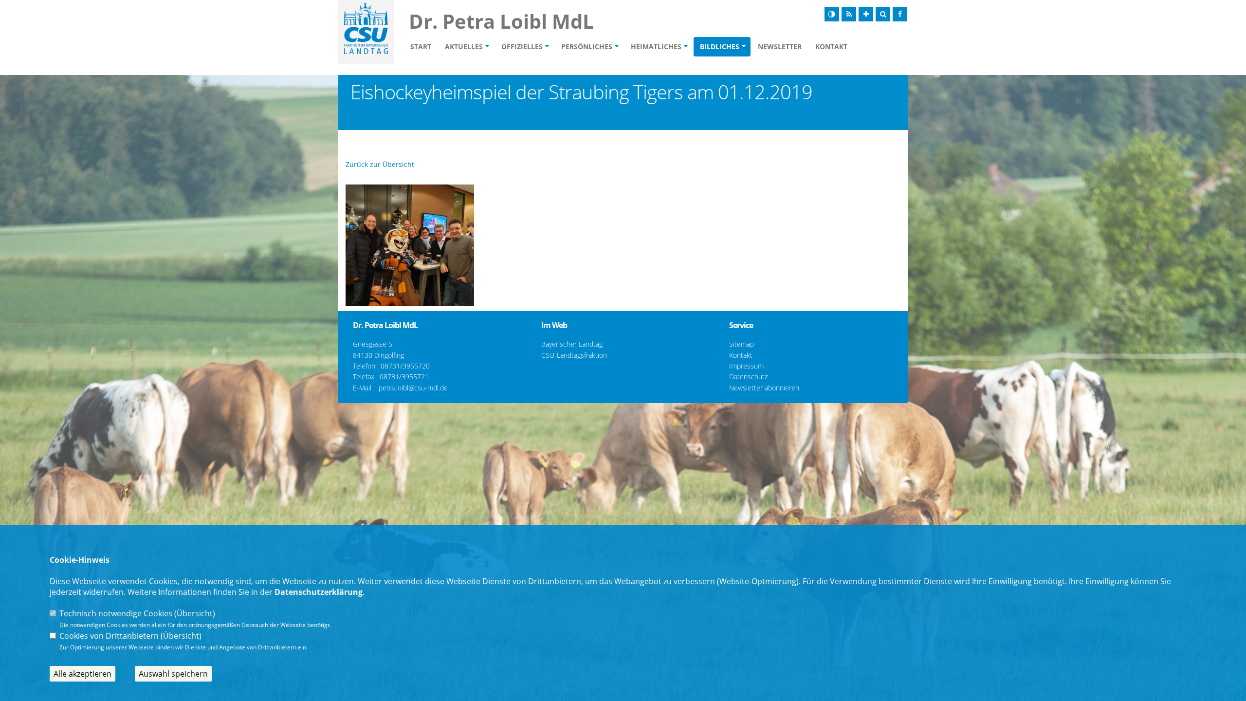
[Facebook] (900, 14)
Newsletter (780, 46)
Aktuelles (464, 46)
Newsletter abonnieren (764, 387)
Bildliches (719, 46)
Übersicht (195, 613)
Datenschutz (748, 376)
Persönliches (586, 46)
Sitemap (741, 344)
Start (420, 46)
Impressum (746, 365)
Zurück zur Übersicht (380, 164)
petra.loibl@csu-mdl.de (413, 387)
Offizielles (522, 46)
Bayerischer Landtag (572, 344)
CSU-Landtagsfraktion (574, 355)
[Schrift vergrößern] (866, 14)
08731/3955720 (405, 365)
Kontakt (831, 46)
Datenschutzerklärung (319, 592)
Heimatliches (656, 46)
